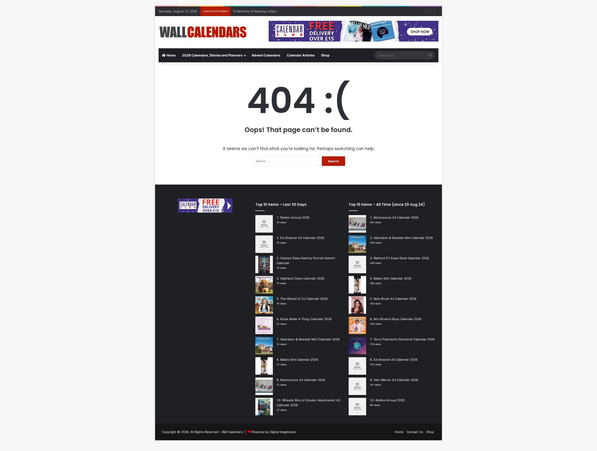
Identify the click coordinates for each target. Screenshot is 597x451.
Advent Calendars (266, 55)
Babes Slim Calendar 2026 (299, 359)
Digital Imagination (283, 432)
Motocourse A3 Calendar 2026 (302, 380)
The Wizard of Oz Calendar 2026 (304, 299)
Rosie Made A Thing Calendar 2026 (306, 319)
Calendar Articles (301, 55)
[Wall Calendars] (203, 32)
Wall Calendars (232, 432)
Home (171, 55)
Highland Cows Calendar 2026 (302, 278)
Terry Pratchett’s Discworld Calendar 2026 (404, 339)
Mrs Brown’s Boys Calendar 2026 (397, 319)
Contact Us (415, 432)
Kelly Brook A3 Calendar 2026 (395, 299)
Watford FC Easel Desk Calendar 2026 (401, 258)
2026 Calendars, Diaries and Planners (212, 55)
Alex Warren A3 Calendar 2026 (396, 380)
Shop (325, 55)
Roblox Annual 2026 (294, 217)
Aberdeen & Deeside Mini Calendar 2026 (310, 339)
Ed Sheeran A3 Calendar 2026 (302, 238)
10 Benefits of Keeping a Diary (255, 11)
